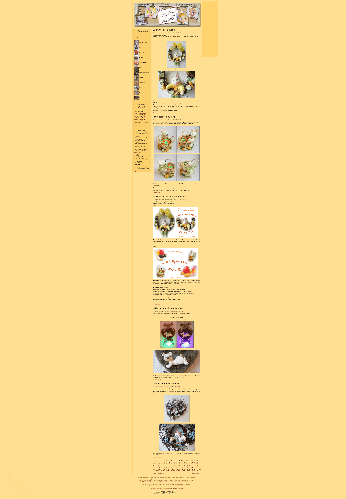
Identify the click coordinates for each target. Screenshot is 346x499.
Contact (188, 4)
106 (184, 469)
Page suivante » (195, 473)
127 (189, 471)
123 (179, 471)
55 (199, 464)
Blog (167, 4)
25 (171, 462)
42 (166, 464)
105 (182, 469)
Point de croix (142, 82)
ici (178, 110)
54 (197, 464)
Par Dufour (136, 142)
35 (197, 462)
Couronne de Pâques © (164, 29)
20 (159, 462)
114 (157, 471)
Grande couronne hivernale (166, 383)
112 (199, 469)
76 (156, 467)
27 (177, 462)
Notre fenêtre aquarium (140, 113)
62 (169, 465)
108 (189, 469)
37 (154, 464)
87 (184, 467)
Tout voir (136, 34)
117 (164, 471)
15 (194, 460)
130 (197, 471)
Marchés (141, 92)
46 (177, 464)
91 (194, 467)
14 (192, 460)
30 (184, 462)
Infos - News (137, 38)
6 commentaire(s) (157, 112)
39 (159, 464)
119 (169, 471)
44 (171, 464)
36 (199, 462)
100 (169, 469)
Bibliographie (142, 98)
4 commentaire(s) (157, 457)
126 (187, 471)
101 (172, 469)
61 (166, 465)
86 (182, 467)
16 (197, 460)
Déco (140, 87)
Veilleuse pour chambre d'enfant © (169, 308)
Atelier (141, 67)
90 (192, 467)
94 (154, 469)
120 (172, 471)
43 (169, 464)
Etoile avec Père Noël (139, 116)
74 (199, 465)
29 (182, 462)
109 (192, 469)
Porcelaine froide (143, 42)
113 (154, 471)
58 (159, 465)
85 (179, 467)
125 (184, 471)
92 (197, 467)
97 (161, 469)
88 (187, 467)
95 (156, 469)
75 (154, 467)
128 (192, 471)
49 (184, 464)
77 (159, 467)
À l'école (141, 57)
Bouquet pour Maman (139, 119)
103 (177, 469)
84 (177, 467)
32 (189, 462)
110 (194, 469)
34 (194, 462)
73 (197, 465)
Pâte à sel (141, 47)
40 (161, 464)
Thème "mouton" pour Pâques (141, 122)
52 (192, 464)
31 (187, 462)
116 (162, 471)
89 (189, 467)
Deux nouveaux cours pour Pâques (170, 196)
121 (174, 471)
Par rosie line (137, 152)
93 (199, 467)
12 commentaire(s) (157, 379)
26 (174, 462)
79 (164, 467)
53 (194, 464)
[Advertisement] (210, 29)
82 (171, 467)
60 (164, 465)
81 (169, 467)
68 (184, 465)
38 (156, 464)
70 (189, 465)
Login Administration (139, 171)
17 (199, 460)
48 (182, 464)
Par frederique (137, 148)
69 (187, 465)
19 (156, 462)
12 (187, 460)
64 (174, 465)
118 (167, 471)
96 (159, 469)
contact (190, 291)
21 (161, 462)
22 (164, 462)
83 (174, 467)
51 (189, 464)
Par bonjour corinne (139, 158)
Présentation (143, 4)
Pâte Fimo (141, 52)
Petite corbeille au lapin (164, 116)
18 (154, 462)
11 (184, 460)
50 (187, 464)
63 (171, 465)
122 (177, 471)
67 (182, 465)
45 (174, 464)
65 (177, 465)
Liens (180, 4)
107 (187, 469)
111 (197, 469)
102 (174, 469)
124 (182, 471)
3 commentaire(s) (157, 192)
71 (192, 465)
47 (179, 464)
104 (179, 469)
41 (164, 464)
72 (194, 465)
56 (154, 465)
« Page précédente (159, 473)
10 (182, 460)
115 (159, 471)
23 (166, 462)
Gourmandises (143, 62)
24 (169, 462)
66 (179, 465)
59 (161, 465)
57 (156, 465)
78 (161, 467)
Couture (141, 77)
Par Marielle (137, 136)
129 (194, 471)
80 (166, 467)
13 (189, 460)
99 (166, 469)
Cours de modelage (144, 72)
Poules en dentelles (139, 110)
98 (164, 469)
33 (192, 462)
